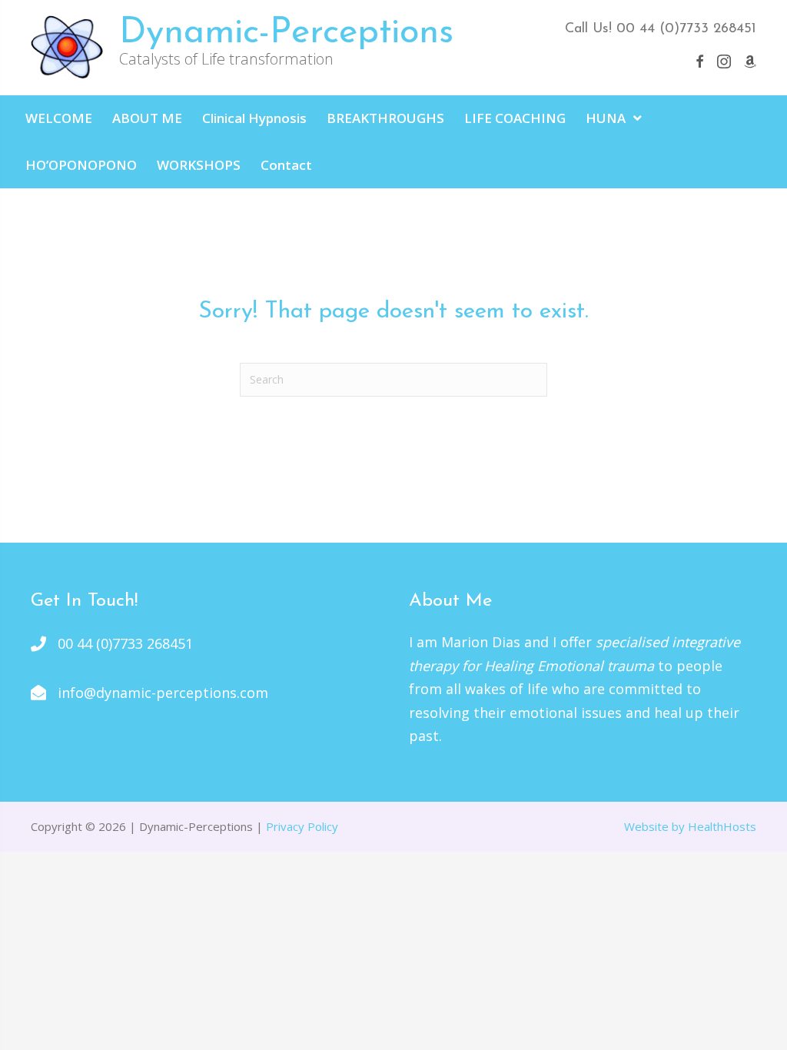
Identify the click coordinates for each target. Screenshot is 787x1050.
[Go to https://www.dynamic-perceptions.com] (267, 47)
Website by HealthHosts (690, 826)
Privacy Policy (302, 826)
